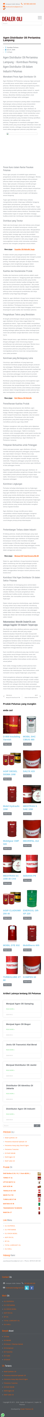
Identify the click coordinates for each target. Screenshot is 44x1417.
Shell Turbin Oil (10, 1161)
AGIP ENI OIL (9, 1237)
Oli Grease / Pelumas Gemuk (13, 1344)
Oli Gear (6, 1336)
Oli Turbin (7, 1356)
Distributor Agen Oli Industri (20, 1109)
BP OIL (7, 1241)
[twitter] (27, 1288)
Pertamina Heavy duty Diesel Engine (17, 1145)
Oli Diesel (7, 1360)
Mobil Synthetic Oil (11, 1138)
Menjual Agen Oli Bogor (18, 1024)
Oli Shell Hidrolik (10, 1153)
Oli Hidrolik (7, 1340)
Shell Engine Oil (10, 1157)
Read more (7, 744)
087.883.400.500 (30, 4)
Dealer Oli (12, 18)
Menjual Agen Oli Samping (20, 1003)
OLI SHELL (8, 1249)
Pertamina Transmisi (12, 1149)
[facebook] (32, 1288)
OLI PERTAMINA (10, 1230)
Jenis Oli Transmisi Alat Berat (21, 1044)
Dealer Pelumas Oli (26, 1409)
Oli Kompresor (8, 1348)
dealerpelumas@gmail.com (14, 7)
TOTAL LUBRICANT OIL (13, 1245)
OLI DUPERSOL (10, 1226)
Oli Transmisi (8, 1352)
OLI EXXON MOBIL (11, 1233)
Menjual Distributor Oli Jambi (21, 1065)
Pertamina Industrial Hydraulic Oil (16, 1142)
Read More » (10, 1009)
